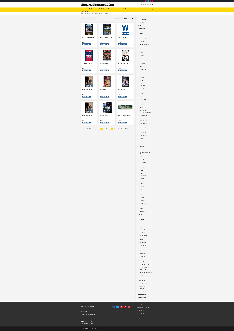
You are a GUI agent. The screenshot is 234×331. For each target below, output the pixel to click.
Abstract (142, 33)
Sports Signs (143, 261)
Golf (142, 93)
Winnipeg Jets (142, 280)
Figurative (142, 55)
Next (126, 128)
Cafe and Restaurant (144, 44)
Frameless (142, 224)
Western (142, 104)
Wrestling (143, 200)
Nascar (142, 186)
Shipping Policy (140, 310)
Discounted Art (142, 291)
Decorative (142, 219)
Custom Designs (143, 286)
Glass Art (141, 118)
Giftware (142, 288)
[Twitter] (148, 1)
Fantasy (142, 156)
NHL (142, 194)
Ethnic (141, 52)
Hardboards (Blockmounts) (97, 13)
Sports (141, 83)
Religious (142, 77)
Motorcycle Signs (144, 253)
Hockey (142, 96)
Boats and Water (144, 41)
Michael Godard (143, 69)
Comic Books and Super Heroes (145, 238)
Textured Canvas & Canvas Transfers (145, 124)
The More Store (102, 8)
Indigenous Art (143, 115)
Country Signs (143, 242)
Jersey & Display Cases (144, 267)
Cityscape (142, 49)
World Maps (142, 211)
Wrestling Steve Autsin (87, 89)
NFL (142, 192)
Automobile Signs (144, 229)
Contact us (126, 8)
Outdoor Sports (143, 259)
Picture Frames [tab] (141, 22)
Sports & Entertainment (145, 112)
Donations (138, 318)
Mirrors (140, 217)
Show (82, 18)
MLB (142, 183)
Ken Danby (143, 99)
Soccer (142, 197)
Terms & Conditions (141, 313)
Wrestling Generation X (105, 115)
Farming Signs (143, 245)
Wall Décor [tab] (140, 25)
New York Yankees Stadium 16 (107, 37)
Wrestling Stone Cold (123, 63)
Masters (142, 159)
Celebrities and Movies (145, 47)
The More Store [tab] (142, 297)
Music (141, 74)
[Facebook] (147, 1)
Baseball (143, 85)
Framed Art (141, 31)
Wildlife (141, 107)
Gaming (142, 90)
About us (119, 8)
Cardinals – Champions (87, 63)
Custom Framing (91, 8)
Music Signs (142, 256)
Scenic (141, 80)
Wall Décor (87, 13)
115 (115, 128)
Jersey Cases (143, 275)
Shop (83, 8)
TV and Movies (143, 206)
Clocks (140, 214)
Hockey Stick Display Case (146, 272)
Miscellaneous (143, 162)
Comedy (142, 149)
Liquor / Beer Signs (144, 247)
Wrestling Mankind (122, 89)
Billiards (142, 178)
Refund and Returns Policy (142, 307)
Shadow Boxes (143, 277)
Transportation (143, 102)
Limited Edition (142, 110)
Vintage (141, 208)
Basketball (143, 175)
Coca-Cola (142, 232)
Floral (141, 58)
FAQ (137, 316)
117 (122, 128)
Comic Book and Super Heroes (145, 153)
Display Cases (143, 269)
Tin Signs (141, 227)
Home (82, 13)
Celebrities (142, 144)
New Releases (142, 28)
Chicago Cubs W (122, 37)
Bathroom (142, 36)
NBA (142, 189)
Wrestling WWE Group (105, 63)
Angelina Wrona (143, 135)
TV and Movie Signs (144, 264)
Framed (141, 222)
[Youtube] (150, 1)
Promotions (110, 8)
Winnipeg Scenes (143, 283)
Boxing (142, 88)
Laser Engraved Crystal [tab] (143, 294)
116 (118, 128)
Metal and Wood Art (143, 120)
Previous (89, 128)
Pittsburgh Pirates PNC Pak (88, 37)
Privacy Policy (139, 304)
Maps (141, 66)
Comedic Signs (143, 235)
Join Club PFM (85, 11)
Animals (142, 138)
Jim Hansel (142, 63)
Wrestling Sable (103, 89)
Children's (142, 146)
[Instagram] (145, 1)
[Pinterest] (152, 1)
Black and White (143, 38)
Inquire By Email (86, 44)
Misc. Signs (142, 250)
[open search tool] (152, 9)
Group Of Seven (143, 61)
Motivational (143, 72)
